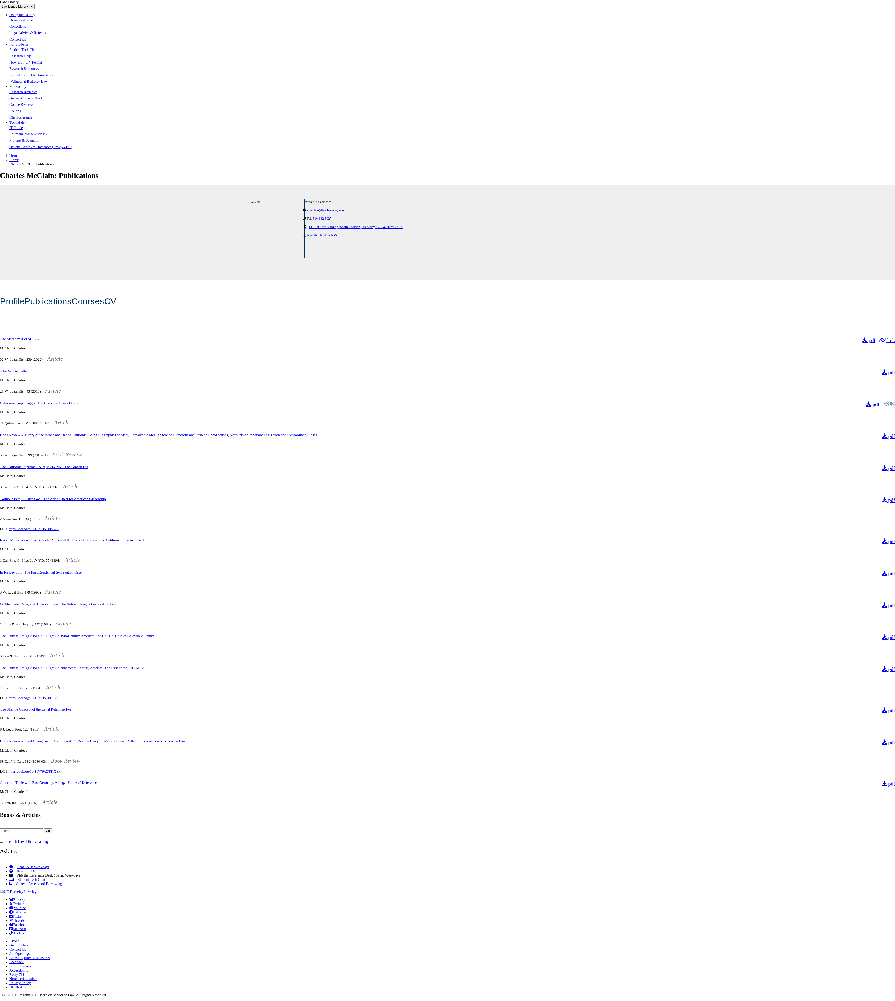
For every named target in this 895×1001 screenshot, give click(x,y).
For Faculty (17, 87)
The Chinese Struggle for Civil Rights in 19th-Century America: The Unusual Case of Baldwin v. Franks (77, 636)
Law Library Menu (14, 6)
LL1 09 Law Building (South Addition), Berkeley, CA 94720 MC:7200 (356, 227)
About (14, 941)
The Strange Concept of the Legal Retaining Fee (35, 709)
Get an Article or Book (26, 98)
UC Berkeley (19, 987)
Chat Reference (20, 117)
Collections (17, 26)
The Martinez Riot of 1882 (19, 339)
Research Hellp (28, 871)
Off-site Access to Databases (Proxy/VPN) (40, 147)
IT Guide (16, 128)
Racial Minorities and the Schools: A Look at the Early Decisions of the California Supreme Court (72, 540)
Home (13, 156)
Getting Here (18, 945)
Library (14, 160)
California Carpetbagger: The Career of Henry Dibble (39, 403)
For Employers (20, 966)
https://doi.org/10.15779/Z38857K (34, 529)
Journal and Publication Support (32, 75)
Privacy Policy (20, 983)
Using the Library (22, 15)
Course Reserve (21, 104)
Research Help (20, 56)
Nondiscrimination (23, 979)
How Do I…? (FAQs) (25, 62)
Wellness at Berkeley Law (28, 81)
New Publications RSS (322, 235)
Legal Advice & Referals (27, 33)
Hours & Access (21, 20)
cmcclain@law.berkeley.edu (325, 210)
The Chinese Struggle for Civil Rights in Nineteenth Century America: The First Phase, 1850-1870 (72, 668)
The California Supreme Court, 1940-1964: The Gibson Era (44, 467)
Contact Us (17, 39)
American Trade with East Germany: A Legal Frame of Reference (48, 783)
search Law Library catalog (28, 842)
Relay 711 (16, 975)
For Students (18, 44)
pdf (871, 340)
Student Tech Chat (23, 50)
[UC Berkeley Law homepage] (19, 892)
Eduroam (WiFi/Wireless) (28, 134)
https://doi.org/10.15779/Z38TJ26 (33, 698)
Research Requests (23, 92)
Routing (15, 111)
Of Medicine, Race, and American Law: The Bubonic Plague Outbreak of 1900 (58, 604)
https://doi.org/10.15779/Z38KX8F (34, 771)
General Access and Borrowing (39, 884)
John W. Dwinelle (13, 371)
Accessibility (18, 970)
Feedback (16, 962)
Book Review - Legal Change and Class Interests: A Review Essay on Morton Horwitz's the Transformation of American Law (93, 741)
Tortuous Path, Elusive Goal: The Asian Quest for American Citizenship (53, 499)
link (890, 340)
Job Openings (19, 954)
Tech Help (17, 122)
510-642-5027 (322, 218)
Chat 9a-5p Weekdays (33, 867)
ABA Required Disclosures (29, 958)
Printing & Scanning (24, 140)
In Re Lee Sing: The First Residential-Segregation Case (41, 572)
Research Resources (24, 69)
